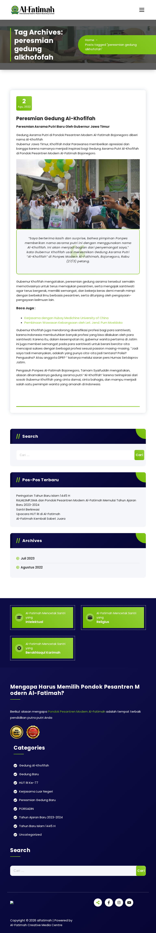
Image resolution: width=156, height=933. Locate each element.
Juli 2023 (28, 558)
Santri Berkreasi (27, 509)
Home (89, 40)
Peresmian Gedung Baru (37, 800)
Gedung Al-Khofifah (34, 765)
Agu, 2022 (24, 103)
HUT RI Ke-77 (28, 783)
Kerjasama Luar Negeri (36, 791)
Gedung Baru (29, 774)
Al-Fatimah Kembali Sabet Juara (40, 518)
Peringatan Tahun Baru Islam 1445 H (43, 495)
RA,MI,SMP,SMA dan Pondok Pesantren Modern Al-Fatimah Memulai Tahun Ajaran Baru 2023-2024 (76, 502)
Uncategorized (30, 834)
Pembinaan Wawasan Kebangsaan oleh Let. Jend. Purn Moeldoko (73, 322)
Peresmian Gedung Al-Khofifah (55, 118)
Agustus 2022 (32, 567)
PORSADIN (26, 809)
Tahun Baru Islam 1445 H (37, 826)
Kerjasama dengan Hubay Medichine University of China (66, 318)
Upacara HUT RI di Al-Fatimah (38, 514)
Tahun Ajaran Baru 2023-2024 (41, 817)
